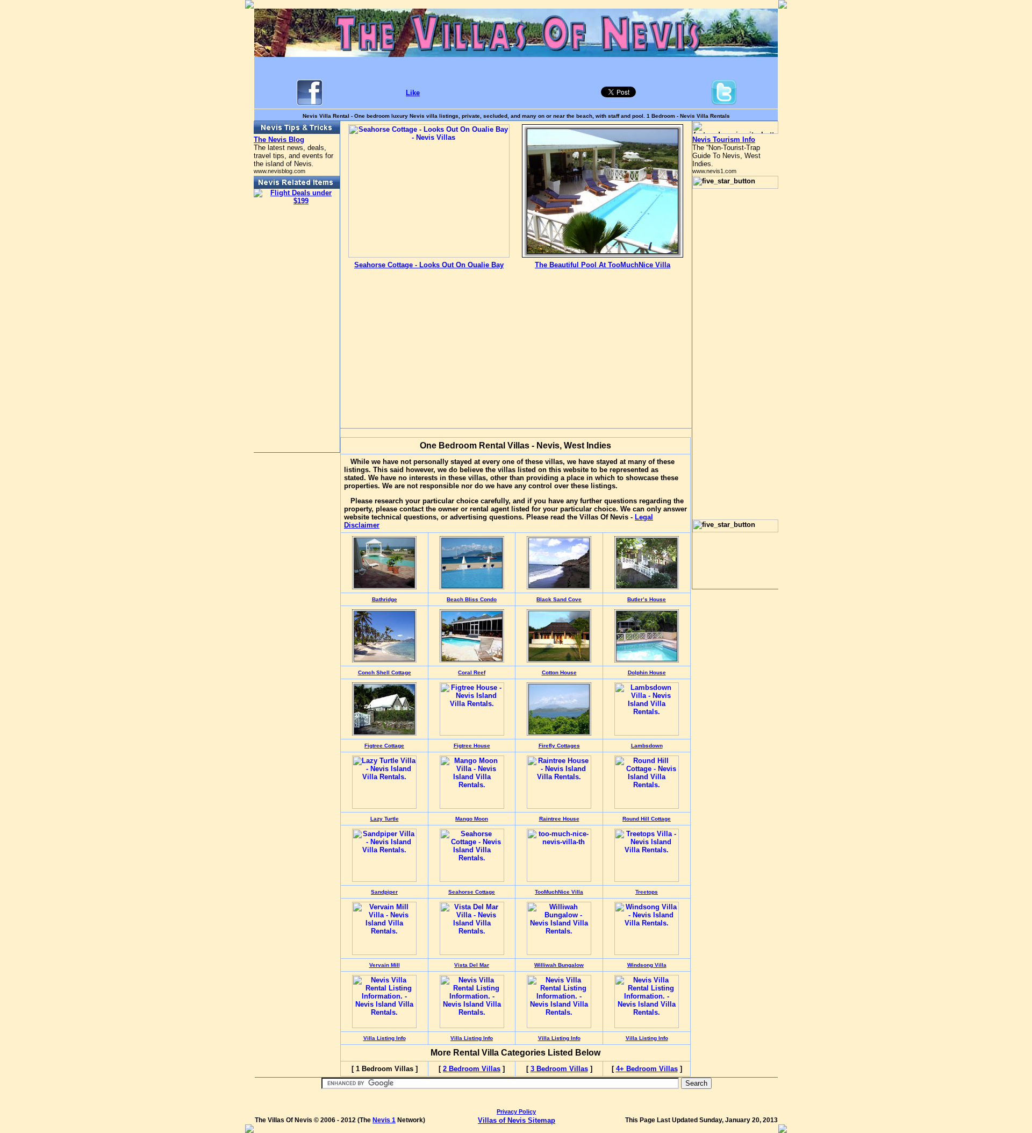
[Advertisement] (429, 340)
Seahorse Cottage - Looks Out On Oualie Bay (429, 265)
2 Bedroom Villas (471, 1069)
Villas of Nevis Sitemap (516, 1120)
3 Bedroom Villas (559, 1069)
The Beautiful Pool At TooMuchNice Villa (602, 265)
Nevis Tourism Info (723, 140)
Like (413, 93)
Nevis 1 (384, 1120)
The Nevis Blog (279, 140)
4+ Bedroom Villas (647, 1069)
